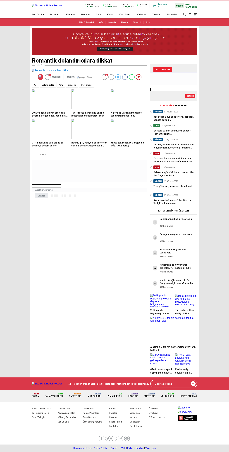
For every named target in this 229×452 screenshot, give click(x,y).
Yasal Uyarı (150, 448)
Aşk (35, 85)
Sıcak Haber (136, 426)
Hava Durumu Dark (41, 408)
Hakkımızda (78, 448)
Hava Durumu (94, 395)
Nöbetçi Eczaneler (66, 417)
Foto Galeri (125, 14)
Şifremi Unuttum (157, 417)
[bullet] (65, 195)
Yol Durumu (167, 395)
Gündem (70, 14)
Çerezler (114, 448)
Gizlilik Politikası (101, 448)
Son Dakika (38, 14)
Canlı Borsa (88, 408)
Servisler (55, 14)
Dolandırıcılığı (48, 85)
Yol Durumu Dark (40, 412)
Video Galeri (136, 412)
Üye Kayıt (153, 412)
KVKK (123, 448)
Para (61, 85)
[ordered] (62, 195)
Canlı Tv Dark (64, 408)
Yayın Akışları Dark (66, 412)
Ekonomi (85, 14)
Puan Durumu (114, 395)
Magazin (124, 22)
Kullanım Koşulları (135, 448)
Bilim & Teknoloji (86, 22)
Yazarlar (156, 14)
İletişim (89, 448)
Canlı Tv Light (38, 417)
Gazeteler (172, 14)
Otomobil (137, 22)
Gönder (41, 195)
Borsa (35, 395)
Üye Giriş (153, 408)
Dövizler (113, 412)
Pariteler (149, 395)
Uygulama (72, 85)
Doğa (100, 22)
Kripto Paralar (188, 395)
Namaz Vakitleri (54, 395)
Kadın (110, 14)
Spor (98, 14)
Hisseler (133, 395)
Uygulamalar (86, 85)
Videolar (141, 14)
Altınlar (113, 408)
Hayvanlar (112, 22)
